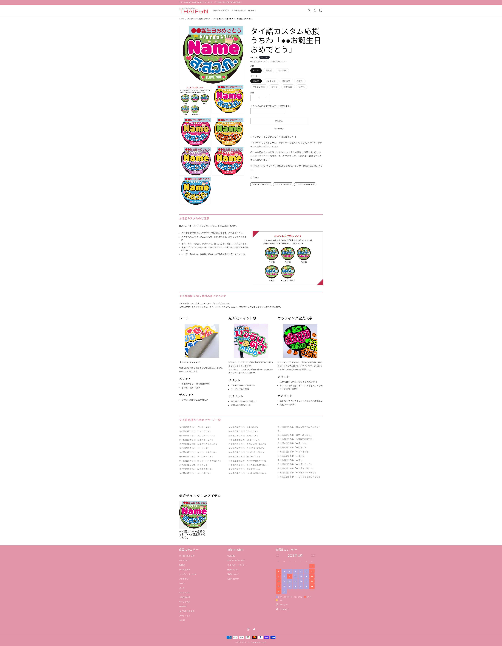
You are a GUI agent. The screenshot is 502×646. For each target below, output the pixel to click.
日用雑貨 (183, 606)
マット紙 (283, 71)
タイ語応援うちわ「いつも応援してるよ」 (247, 473)
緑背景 (257, 81)
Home (181, 19)
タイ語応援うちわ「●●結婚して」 (293, 447)
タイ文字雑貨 (185, 569)
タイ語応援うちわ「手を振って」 (194, 464)
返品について (233, 574)
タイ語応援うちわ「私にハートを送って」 (198, 452)
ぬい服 (182, 620)
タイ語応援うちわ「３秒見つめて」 (195, 427)
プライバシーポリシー (236, 565)
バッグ (182, 583)
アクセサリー (184, 578)
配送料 (256, 61)
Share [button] (256, 177)
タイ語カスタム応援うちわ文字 (198, 19)
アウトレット (185, 615)
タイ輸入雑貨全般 (186, 611)
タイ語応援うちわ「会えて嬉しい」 (244, 469)
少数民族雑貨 (185, 597)
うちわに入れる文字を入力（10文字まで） (271, 105)
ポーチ (182, 588)
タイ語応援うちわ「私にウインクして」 (197, 435)
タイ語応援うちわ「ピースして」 (243, 435)
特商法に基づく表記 (235, 560)
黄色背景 (287, 81)
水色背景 (289, 87)
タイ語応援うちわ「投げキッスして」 (196, 439)
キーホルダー (185, 592)
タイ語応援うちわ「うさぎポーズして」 (246, 448)
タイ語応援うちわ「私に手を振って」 (196, 469)
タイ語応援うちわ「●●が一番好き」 (294, 451)
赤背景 (303, 87)
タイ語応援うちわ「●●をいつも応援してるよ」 (299, 476)
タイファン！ (246, 642)
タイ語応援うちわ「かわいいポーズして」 (247, 443)
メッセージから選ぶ (306, 184)
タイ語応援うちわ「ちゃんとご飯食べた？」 (248, 464)
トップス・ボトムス (187, 574)
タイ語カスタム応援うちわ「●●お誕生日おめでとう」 (233, 19)
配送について (233, 569)
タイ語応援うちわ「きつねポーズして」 (246, 452)
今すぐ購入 (279, 128)
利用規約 (231, 555)
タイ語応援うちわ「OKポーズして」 (245, 439)
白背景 (301, 81)
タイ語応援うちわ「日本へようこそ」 (295, 434)
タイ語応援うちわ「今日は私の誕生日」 (296, 439)
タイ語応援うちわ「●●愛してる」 (293, 443)
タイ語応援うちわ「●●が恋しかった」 (295, 464)
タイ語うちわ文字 (284, 184)
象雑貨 (182, 565)
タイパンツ (184, 560)
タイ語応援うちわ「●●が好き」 (292, 455)
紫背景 (275, 87)
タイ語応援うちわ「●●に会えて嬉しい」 (296, 468)
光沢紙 (269, 71)
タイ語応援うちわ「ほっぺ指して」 (195, 473)
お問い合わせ (233, 578)
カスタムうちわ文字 (262, 184)
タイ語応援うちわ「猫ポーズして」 (244, 456)
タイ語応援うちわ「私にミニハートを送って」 (200, 460)
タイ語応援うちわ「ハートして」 (194, 448)
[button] (221, 10)
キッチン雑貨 (185, 601)
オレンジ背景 (260, 87)
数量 (252, 92)
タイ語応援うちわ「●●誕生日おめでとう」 (297, 472)
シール (257, 71)
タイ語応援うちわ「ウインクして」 (195, 431)
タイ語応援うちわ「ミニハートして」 (196, 456)
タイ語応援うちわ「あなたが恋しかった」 (247, 460)
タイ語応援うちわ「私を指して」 (243, 427)
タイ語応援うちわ (186, 555)
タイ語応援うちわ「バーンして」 (243, 431)
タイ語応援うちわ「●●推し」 (291, 460)
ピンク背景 (271, 81)
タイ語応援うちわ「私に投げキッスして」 (198, 443)
